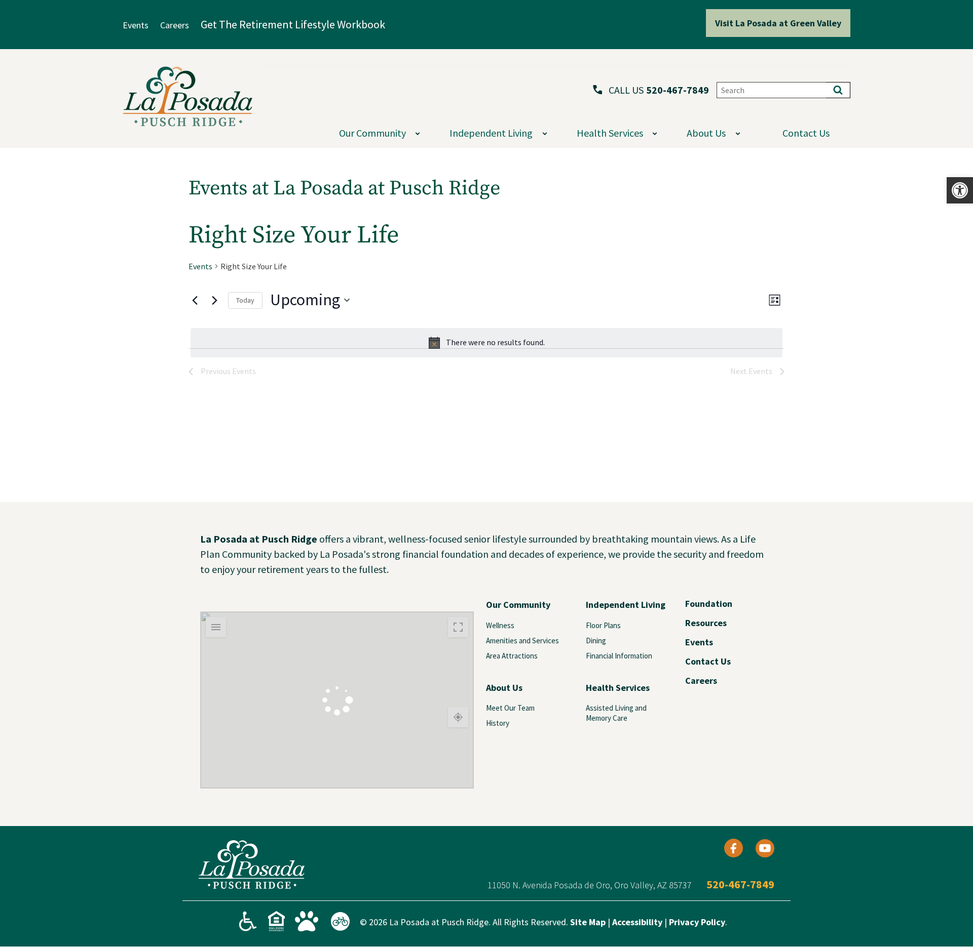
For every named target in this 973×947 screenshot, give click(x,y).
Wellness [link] (500, 625)
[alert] (486, 342)
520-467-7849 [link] (677, 90)
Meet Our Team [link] (510, 708)
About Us (706, 133)
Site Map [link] (588, 922)
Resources (706, 623)
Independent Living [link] (625, 604)
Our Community (372, 133)
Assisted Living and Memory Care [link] (616, 713)
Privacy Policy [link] (697, 922)
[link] (960, 190)
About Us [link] (504, 687)
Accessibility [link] (637, 922)
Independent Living (491, 133)
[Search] (838, 90)
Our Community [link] (518, 604)
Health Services (610, 133)
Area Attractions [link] (512, 656)
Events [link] (200, 266)
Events (699, 642)
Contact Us (708, 661)
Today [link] (245, 300)
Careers (701, 680)
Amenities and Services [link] (522, 640)
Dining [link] (596, 640)
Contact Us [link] (806, 133)
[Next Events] (214, 300)
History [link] (497, 723)
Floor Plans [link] (603, 625)
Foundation (708, 603)
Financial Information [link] (619, 656)
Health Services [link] (618, 687)
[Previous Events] (195, 300)
